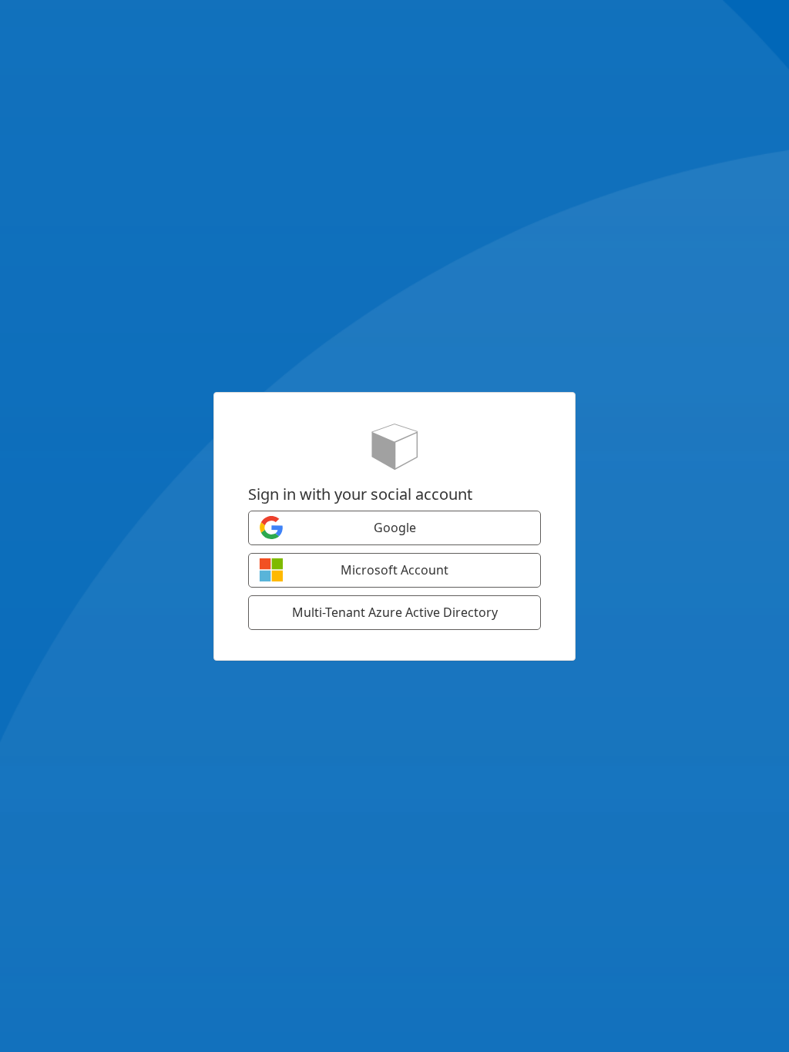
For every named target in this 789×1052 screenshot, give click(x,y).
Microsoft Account (394, 569)
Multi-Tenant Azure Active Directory (395, 612)
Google (395, 527)
